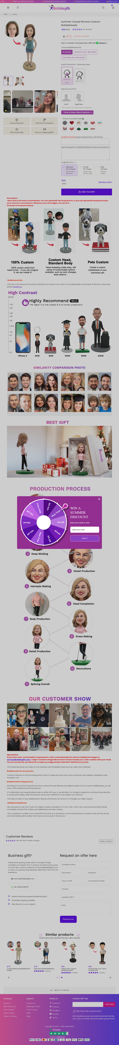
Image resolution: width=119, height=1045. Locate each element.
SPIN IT (85, 538)
